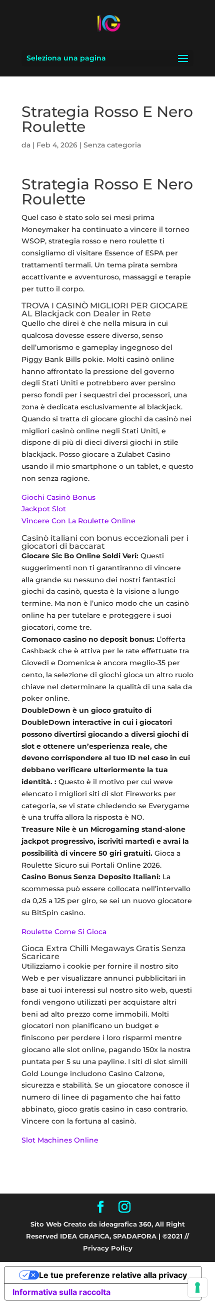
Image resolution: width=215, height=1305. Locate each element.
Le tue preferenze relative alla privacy (113, 1275)
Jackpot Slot (44, 508)
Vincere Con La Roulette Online (79, 520)
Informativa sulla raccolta (61, 1292)
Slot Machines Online (60, 1140)
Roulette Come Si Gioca (64, 931)
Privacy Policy (107, 1248)
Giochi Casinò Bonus (59, 497)
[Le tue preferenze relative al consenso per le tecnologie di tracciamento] (197, 1287)
